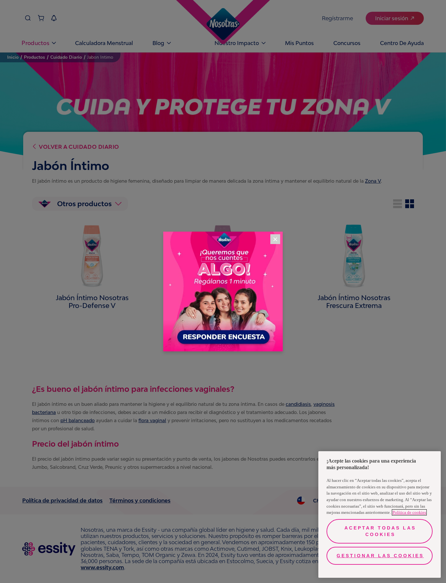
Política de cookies (409, 512)
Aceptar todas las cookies (380, 531)
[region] (379, 514)
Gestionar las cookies (380, 555)
